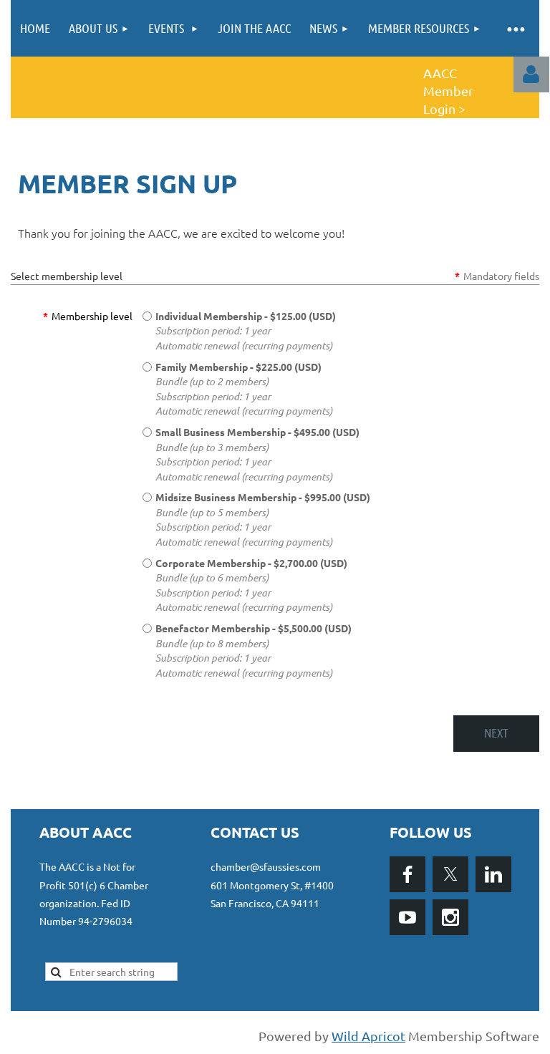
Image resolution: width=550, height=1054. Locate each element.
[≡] (515, 28)
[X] (450, 874)
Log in (531, 74)
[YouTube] (407, 917)
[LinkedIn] (493, 874)
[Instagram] (450, 917)
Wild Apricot (368, 1035)
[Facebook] (407, 874)
